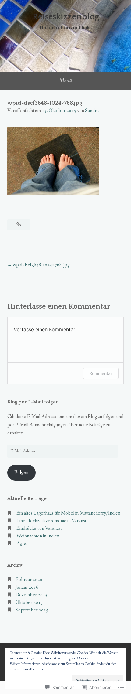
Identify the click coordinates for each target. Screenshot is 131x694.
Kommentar (101, 373)
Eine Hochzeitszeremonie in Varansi (51, 521)
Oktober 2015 (29, 602)
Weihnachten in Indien (37, 536)
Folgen (21, 472)
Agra (21, 543)
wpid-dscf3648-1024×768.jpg (41, 265)
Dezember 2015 (32, 595)
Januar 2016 (27, 587)
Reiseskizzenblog (65, 16)
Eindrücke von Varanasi (39, 528)
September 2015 (32, 610)
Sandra (92, 110)
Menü (65, 80)
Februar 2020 (29, 580)
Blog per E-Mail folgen (33, 402)
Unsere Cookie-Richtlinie (27, 669)
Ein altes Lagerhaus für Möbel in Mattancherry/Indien (68, 513)
